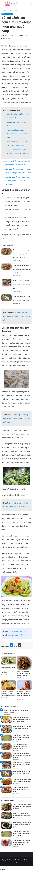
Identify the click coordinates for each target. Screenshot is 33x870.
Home (4, 10)
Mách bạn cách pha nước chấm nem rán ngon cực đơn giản (17, 134)
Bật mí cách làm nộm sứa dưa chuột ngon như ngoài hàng (16, 316)
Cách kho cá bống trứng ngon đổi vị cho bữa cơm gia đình (24, 673)
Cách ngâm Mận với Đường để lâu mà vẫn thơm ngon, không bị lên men (21, 842)
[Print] (19, 645)
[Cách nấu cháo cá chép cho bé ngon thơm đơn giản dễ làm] (8, 685)
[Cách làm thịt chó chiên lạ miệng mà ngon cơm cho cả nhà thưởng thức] (6, 719)
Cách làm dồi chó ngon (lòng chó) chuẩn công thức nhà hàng (22, 824)
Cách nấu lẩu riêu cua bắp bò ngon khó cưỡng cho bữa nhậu (22, 789)
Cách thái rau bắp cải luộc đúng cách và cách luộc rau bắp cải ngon (21, 737)
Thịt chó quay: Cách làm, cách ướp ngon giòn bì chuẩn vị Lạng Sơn (21, 253)
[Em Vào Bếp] (12, 3)
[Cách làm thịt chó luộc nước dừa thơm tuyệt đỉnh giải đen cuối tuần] (6, 267)
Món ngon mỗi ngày (12, 10)
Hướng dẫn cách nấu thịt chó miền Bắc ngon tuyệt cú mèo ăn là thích (22, 806)
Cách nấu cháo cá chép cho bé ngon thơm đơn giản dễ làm (8, 693)
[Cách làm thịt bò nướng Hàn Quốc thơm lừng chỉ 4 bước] (6, 781)
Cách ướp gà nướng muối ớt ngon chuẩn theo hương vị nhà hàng (16, 418)
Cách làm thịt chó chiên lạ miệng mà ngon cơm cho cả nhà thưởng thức (21, 719)
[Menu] (2, 5)
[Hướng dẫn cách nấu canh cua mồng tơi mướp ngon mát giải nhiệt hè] (8, 660)
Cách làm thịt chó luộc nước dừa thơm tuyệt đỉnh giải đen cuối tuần (22, 269)
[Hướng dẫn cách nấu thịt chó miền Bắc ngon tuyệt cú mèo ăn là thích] (6, 807)
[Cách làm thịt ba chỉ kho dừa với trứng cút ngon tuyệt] (6, 729)
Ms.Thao (5, 35)
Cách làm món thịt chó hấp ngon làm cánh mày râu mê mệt (21, 284)
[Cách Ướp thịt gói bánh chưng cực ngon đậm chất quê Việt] (6, 815)
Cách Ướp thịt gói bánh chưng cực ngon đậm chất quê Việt (21, 815)
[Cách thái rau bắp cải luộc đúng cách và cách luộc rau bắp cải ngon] (6, 738)
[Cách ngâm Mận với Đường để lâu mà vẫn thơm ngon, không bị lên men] (6, 843)
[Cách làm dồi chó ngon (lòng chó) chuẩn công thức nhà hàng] (6, 825)
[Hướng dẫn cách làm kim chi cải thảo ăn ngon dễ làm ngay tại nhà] (24, 685)
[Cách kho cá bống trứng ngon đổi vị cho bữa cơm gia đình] (24, 663)
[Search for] (31, 5)
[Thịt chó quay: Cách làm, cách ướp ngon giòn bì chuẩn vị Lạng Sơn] (6, 251)
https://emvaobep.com (17, 631)
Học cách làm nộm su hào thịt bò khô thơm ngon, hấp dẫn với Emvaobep (17, 181)
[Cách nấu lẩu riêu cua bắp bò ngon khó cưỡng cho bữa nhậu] (6, 790)
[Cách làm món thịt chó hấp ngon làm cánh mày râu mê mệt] (6, 282)
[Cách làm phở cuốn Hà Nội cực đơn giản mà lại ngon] (6, 297)
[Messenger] (11, 645)
